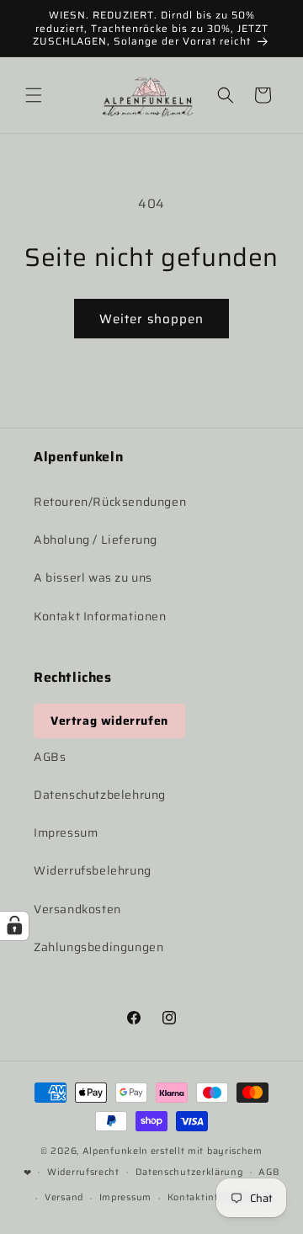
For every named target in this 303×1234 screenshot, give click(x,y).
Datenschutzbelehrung (100, 794)
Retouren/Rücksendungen (110, 501)
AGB (268, 1172)
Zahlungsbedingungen (98, 947)
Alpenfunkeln (115, 1151)
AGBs (50, 756)
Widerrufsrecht (83, 1172)
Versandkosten (77, 909)
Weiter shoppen (151, 319)
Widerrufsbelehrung (93, 870)
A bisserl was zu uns (93, 577)
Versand (64, 1197)
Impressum (66, 832)
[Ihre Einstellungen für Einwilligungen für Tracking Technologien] (14, 926)
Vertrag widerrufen (109, 720)
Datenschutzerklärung (189, 1172)
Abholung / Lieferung (95, 539)
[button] (33, 95)
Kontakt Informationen (100, 616)
